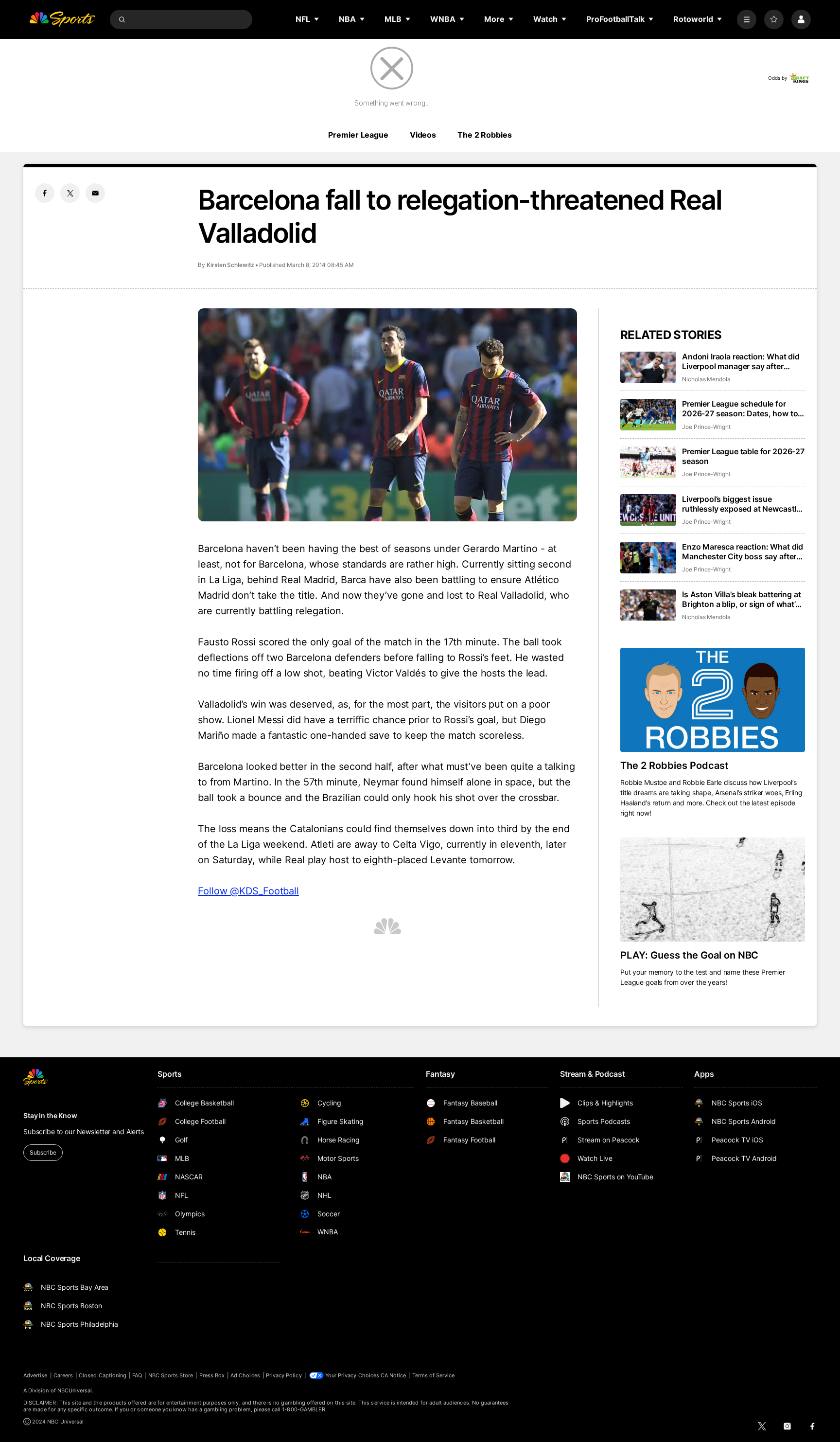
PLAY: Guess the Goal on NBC (689, 955)
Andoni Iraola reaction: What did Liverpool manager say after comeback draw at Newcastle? (741, 361)
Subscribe (43, 1152)
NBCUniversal (74, 1390)
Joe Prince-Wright (706, 426)
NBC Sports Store (170, 1375)
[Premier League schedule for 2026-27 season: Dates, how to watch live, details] (648, 414)
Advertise (35, 1375)
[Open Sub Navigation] (317, 19)
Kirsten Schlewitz (230, 264)
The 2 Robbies (484, 135)
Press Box (212, 1375)
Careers (63, 1375)
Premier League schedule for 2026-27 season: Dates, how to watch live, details (740, 408)
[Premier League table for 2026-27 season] (648, 462)
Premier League (358, 135)
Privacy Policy (284, 1375)
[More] (746, 19)
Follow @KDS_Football (248, 891)
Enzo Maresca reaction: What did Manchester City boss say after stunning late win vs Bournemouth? (742, 551)
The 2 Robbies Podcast (674, 765)
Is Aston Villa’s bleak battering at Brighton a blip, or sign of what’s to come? (741, 599)
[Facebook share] (44, 193)
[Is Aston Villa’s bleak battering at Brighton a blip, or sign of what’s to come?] (648, 605)
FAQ (137, 1375)
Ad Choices (245, 1375)
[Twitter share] (70, 193)
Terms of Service (433, 1375)
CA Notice (393, 1375)
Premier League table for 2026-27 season (743, 456)
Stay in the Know (50, 1115)
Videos (423, 135)
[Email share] (95, 193)
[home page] (62, 19)
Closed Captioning (102, 1375)
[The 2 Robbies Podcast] (712, 700)
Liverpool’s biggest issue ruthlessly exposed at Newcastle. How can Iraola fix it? (742, 504)
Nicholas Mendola (706, 379)
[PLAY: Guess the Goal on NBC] (712, 889)
